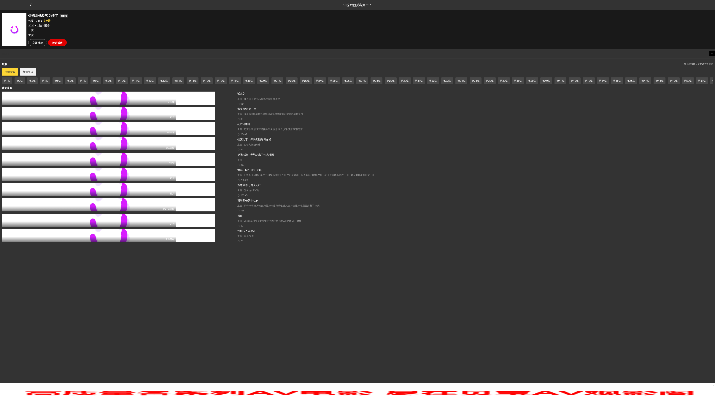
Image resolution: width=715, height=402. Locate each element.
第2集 (19, 80)
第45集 (617, 80)
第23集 (306, 80)
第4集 (45, 80)
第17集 (221, 80)
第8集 (95, 80)
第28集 (376, 80)
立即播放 (37, 42)
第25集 (334, 80)
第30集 (405, 80)
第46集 (631, 80)
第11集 (136, 80)
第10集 (122, 80)
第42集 (575, 80)
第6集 (70, 80)
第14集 (178, 80)
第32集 (433, 80)
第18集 (235, 80)
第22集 (291, 80)
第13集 (164, 80)
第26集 (348, 80)
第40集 (546, 80)
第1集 (7, 80)
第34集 (461, 80)
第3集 (32, 80)
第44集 (603, 80)
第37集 (504, 80)
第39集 (532, 80)
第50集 (688, 80)
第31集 (419, 80)
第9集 (108, 80)
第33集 (447, 80)
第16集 (207, 80)
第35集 (475, 80)
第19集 (249, 80)
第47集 (645, 80)
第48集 (659, 80)
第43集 (589, 80)
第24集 (320, 80)
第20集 (263, 80)
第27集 (362, 80)
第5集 (57, 80)
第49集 (674, 80)
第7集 (83, 80)
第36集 (490, 80)
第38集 (518, 80)
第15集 (192, 80)
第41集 (560, 80)
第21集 (277, 80)
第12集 (150, 80)
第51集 (702, 80)
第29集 (391, 80)
